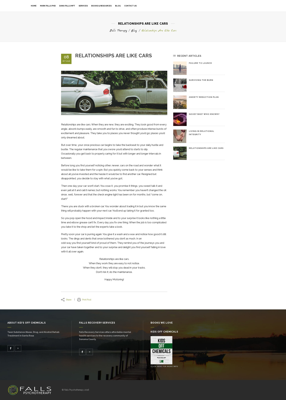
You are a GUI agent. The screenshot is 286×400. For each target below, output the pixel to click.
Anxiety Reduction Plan (204, 97)
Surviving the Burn (201, 80)
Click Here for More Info (164, 366)
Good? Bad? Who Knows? (204, 114)
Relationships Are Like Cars (206, 148)
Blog (134, 31)
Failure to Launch (200, 63)
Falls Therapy (118, 31)
